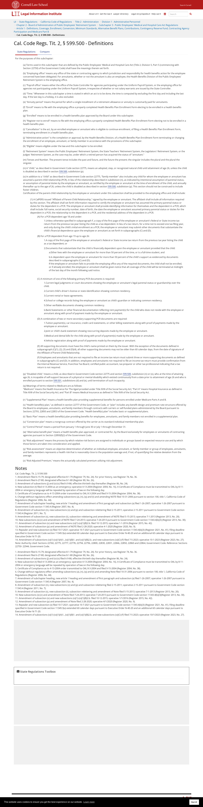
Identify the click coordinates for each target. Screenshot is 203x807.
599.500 (63, 171)
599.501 (57, 380)
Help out (155, 14)
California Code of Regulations (56, 21)
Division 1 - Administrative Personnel (121, 21)
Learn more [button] (89, 802)
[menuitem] (93, 14)
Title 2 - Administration (87, 21)
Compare (45, 51)
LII (15, 21)
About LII (93, 14)
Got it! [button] (194, 802)
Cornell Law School (33, 4)
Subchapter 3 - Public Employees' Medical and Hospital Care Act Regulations (138, 25)
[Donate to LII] (165, 14)
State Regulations (28, 21)
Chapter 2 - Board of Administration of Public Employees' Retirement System (56, 25)
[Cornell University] (15, 4)
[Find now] (190, 14)
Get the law (105, 14)
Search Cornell (185, 5)
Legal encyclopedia (140, 14)
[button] (191, 14)
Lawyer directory (120, 14)
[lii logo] (43, 14)
